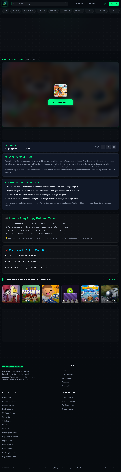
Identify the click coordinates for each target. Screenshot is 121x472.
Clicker (114, 11)
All (5, 11)
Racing (53, 11)
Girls (89, 11)
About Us (65, 382)
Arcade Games (8, 405)
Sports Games (7, 417)
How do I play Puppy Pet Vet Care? (21, 255)
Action (15, 11)
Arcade (42, 11)
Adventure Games (9, 401)
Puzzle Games (7, 445)
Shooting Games (8, 425)
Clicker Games (8, 429)
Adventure (29, 11)
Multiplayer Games (9, 433)
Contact (116, 468)
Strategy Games (8, 413)
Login (105, 4)
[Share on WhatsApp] (108, 147)
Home (64, 370)
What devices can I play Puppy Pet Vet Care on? (27, 267)
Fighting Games (8, 441)
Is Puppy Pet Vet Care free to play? (22, 261)
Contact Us (66, 386)
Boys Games (7, 449)
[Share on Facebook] (103, 147)
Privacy (108, 468)
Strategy (66, 11)
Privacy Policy (67, 397)
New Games (80, 4)
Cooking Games (8, 453)
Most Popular (67, 378)
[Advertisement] (60, 26)
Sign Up (114, 4)
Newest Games (68, 374)
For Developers (68, 405)
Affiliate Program (68, 401)
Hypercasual (11, 145)
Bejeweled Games (9, 457)
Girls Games (6, 421)
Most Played (93, 4)
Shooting (101, 11)
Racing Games (7, 409)
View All (113, 279)
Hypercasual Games (10, 437)
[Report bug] (114, 147)
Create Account (68, 409)
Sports (78, 11)
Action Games (7, 397)
